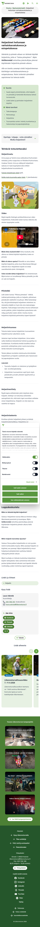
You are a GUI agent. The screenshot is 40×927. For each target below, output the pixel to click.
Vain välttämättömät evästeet (20, 500)
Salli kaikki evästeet (20, 488)
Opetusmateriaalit (18, 8)
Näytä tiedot (30, 482)
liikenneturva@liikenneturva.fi (20, 859)
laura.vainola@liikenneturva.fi (16, 604)
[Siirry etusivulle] (7, 3)
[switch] (35, 462)
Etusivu (8, 8)
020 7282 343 (10, 602)
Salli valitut (20, 494)
